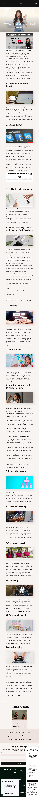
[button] (3, 3)
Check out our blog (16, 344)
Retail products (9, 299)
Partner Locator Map (11, 455)
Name (2, 752)
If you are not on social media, (12, 146)
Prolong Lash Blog (8, 8)
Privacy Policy (11, 791)
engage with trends (11, 159)
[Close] (17, 779)
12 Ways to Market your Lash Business (18, 8)
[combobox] (28, 766)
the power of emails (18, 525)
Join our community (20, 771)
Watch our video (12, 119)
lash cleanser (17, 249)
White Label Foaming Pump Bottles (21, 273)
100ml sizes (16, 275)
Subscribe (19, 763)
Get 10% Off (32, 781)
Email (2, 757)
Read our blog (21, 537)
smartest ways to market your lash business (21, 210)
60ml (11, 275)
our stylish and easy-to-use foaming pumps (21, 265)
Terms (32, 795)
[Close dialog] (38, 747)
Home (3, 8)
